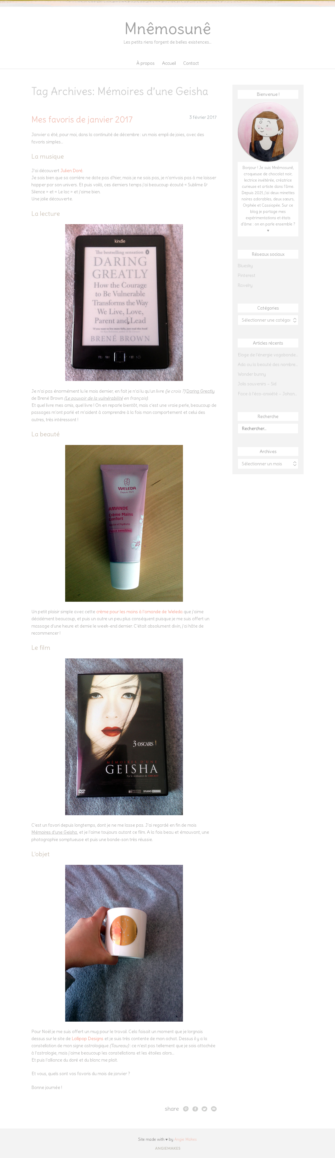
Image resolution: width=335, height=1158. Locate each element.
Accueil (169, 63)
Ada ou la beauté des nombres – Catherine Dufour (268, 364)
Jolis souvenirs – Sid (257, 384)
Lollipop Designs (87, 1038)
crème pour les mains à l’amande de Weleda (139, 612)
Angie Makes (185, 1139)
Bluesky (245, 266)
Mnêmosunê (167, 28)
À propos (145, 63)
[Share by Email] (214, 1108)
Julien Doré (71, 170)
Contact (191, 63)
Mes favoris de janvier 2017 (82, 119)
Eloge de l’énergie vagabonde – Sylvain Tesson (268, 355)
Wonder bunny (252, 374)
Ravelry (245, 285)
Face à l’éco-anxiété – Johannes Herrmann (268, 394)
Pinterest (246, 275)
